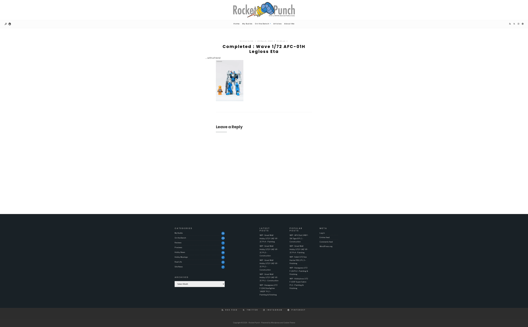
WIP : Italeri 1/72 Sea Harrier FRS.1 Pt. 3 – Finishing (298, 260)
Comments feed (326, 242)
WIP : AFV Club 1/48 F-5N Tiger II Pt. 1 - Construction (299, 238)
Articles (277, 23)
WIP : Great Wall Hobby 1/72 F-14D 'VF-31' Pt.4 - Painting (299, 249)
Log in (322, 233)
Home (236, 23)
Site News (179, 267)
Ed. (252, 41)
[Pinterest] (523, 24)
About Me (289, 23)
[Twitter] (514, 24)
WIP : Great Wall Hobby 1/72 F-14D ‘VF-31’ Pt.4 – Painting (269, 238)
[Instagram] (518, 24)
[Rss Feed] (510, 24)
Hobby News (180, 252)
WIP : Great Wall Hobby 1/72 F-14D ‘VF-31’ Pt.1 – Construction (269, 277)
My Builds (247, 23)
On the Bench (262, 23)
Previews (178, 247)
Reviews (178, 243)
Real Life (178, 262)
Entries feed (325, 237)
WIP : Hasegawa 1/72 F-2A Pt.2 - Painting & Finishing (299, 271)
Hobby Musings (181, 257)
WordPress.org (326, 246)
